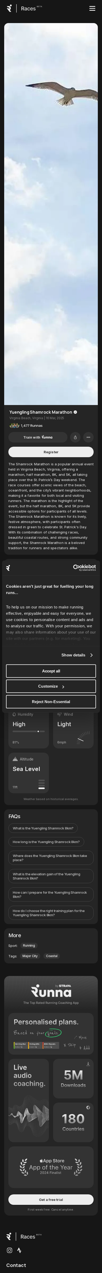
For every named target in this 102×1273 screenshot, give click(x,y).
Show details (73, 655)
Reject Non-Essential (51, 701)
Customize (48, 686)
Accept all (51, 671)
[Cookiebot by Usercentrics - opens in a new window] (73, 567)
